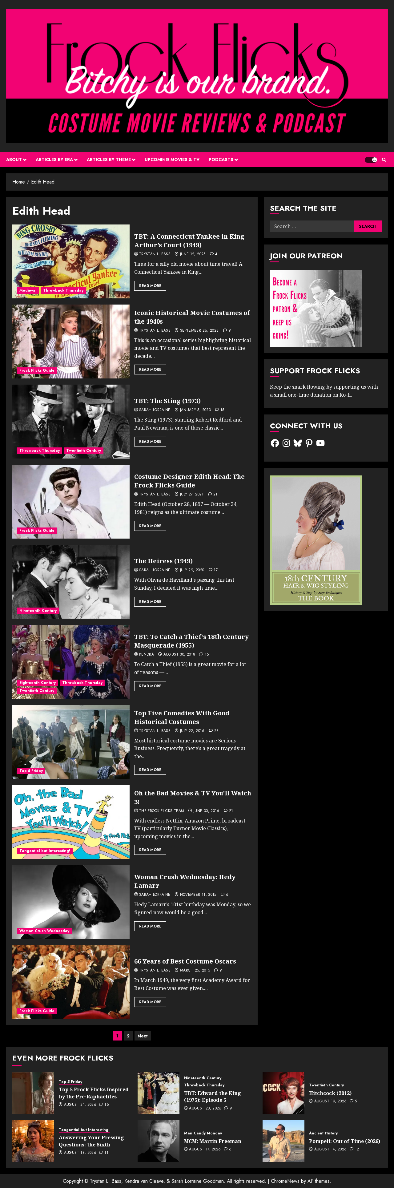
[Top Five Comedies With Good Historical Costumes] (71, 742)
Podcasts (221, 159)
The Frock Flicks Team (161, 811)
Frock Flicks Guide (36, 370)
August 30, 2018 (179, 654)
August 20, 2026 (205, 1108)
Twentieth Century (83, 450)
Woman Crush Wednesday (44, 931)
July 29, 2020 (192, 570)
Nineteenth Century (38, 610)
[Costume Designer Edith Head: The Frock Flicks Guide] (71, 502)
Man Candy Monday (203, 1133)
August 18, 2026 (80, 1152)
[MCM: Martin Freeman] (158, 1141)
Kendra (146, 654)
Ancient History (323, 1133)
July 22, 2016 (192, 731)
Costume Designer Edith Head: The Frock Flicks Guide (189, 480)
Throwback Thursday (63, 290)
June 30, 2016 (206, 811)
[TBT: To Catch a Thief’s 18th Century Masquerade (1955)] (71, 662)
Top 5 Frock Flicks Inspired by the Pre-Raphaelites (94, 1093)
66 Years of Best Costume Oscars (185, 961)
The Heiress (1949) (163, 561)
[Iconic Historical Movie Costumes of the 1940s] (71, 341)
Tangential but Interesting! (44, 851)
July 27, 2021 (192, 494)
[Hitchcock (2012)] (283, 1093)
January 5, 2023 (195, 410)
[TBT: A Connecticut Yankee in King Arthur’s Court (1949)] (71, 261)
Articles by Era (54, 159)
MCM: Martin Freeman (212, 1141)
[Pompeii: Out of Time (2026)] (283, 1141)
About (14, 159)
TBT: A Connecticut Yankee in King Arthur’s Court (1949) (189, 240)
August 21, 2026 (80, 1104)
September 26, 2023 (199, 330)
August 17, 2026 (205, 1149)
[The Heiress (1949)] (71, 582)
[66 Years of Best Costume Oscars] (71, 982)
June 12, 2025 (193, 254)
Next (143, 1036)
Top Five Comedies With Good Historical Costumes (181, 717)
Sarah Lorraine (155, 410)
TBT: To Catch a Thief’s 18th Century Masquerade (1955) (191, 640)
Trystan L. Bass (155, 254)
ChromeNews (285, 1181)
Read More (150, 286)
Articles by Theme (109, 159)
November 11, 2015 (198, 894)
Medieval (28, 290)
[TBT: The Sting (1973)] (71, 422)
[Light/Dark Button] (371, 160)
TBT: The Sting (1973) (167, 401)
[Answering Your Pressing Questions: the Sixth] (33, 1141)
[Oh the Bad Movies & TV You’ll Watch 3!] (71, 822)
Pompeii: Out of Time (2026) (344, 1141)
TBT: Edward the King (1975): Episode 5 (212, 1096)
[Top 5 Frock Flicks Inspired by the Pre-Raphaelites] (33, 1093)
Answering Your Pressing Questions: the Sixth (91, 1141)
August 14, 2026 (330, 1149)
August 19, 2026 (330, 1101)
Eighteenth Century (37, 682)
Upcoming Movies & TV (172, 159)
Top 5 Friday (31, 771)
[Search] (384, 160)
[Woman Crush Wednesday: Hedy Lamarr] (71, 902)
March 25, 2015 (195, 970)
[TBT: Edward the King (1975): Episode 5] (158, 1093)
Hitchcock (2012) (330, 1093)
